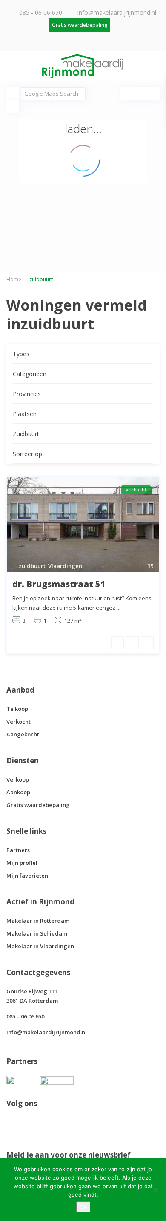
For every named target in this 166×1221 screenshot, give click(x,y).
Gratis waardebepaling (38, 805)
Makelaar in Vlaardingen (40, 946)
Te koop (17, 709)
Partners (18, 850)
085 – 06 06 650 (25, 1016)
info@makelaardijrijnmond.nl (116, 13)
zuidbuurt (32, 566)
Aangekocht (22, 734)
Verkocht (18, 721)
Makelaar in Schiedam (36, 933)
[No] (155, 1190)
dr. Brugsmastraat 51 (59, 584)
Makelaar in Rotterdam (37, 920)
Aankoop (18, 792)
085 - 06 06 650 (40, 13)
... (118, 607)
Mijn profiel (21, 863)
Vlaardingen (65, 566)
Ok (83, 1207)
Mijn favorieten (27, 875)
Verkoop (17, 779)
